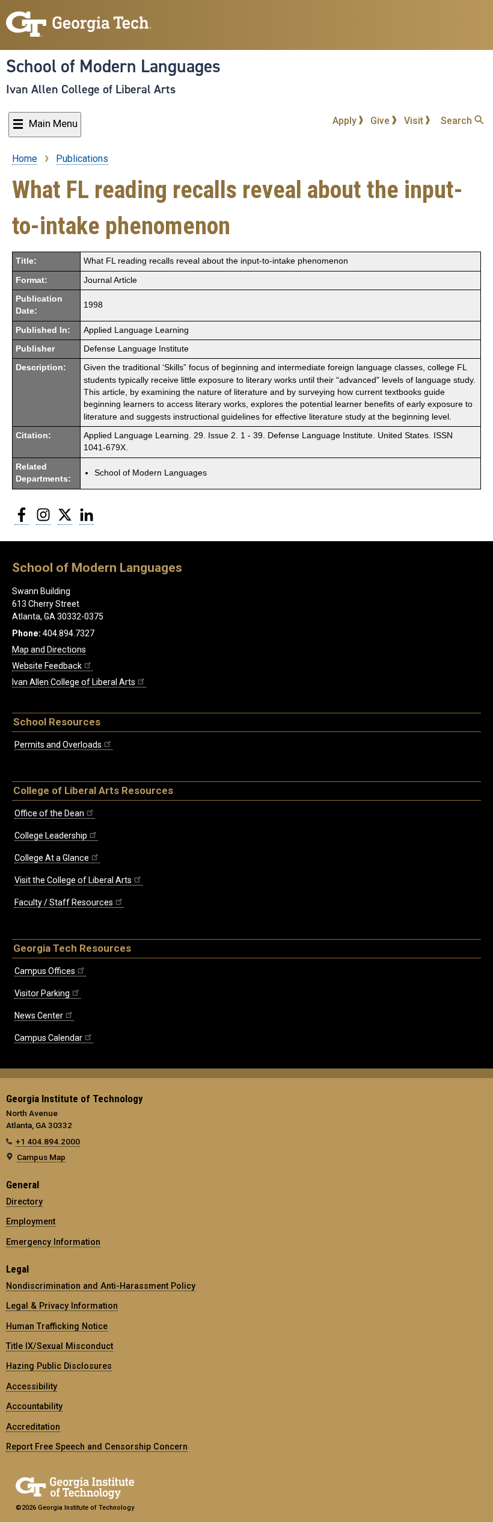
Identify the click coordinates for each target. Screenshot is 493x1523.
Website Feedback (47, 666)
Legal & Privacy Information (62, 1306)
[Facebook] (21, 519)
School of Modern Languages (113, 66)
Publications (82, 158)
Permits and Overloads (58, 744)
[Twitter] (65, 519)
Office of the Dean (49, 813)
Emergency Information (53, 1242)
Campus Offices (44, 971)
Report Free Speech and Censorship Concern (97, 1446)
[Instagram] (43, 519)
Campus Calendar (48, 1038)
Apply (345, 120)
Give (381, 120)
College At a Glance (51, 858)
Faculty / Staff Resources (63, 902)
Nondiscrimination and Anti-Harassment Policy (100, 1286)
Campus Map (41, 1157)
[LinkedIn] (86, 519)
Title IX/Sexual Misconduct (59, 1346)
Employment (30, 1221)
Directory (24, 1201)
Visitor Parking (42, 993)
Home (24, 158)
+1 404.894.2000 (48, 1141)
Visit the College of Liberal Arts (73, 880)
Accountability (34, 1406)
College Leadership (50, 835)
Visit (415, 120)
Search (457, 120)
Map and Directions (49, 649)
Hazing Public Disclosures (59, 1366)
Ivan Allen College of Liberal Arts (91, 89)
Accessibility (31, 1386)
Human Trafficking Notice (57, 1326)
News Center (38, 1015)
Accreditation (33, 1426)
